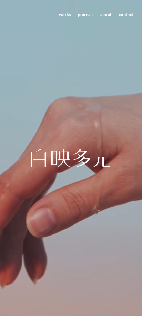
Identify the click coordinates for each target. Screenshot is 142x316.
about (106, 14)
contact (126, 14)
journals (85, 14)
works (65, 14)
